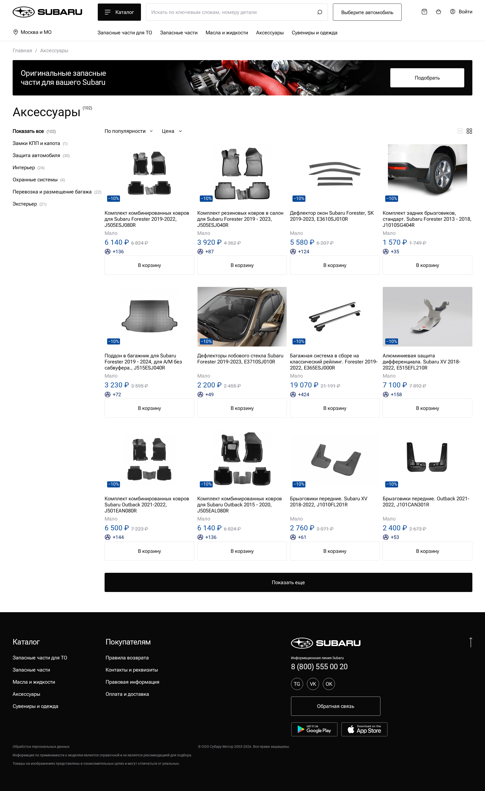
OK (329, 684)
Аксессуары (270, 33)
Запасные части (179, 33)
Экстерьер (29, 204)
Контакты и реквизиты (132, 670)
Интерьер (28, 167)
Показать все (34, 131)
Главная (22, 50)
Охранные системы (39, 180)
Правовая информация (132, 682)
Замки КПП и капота (40, 143)
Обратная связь (335, 706)
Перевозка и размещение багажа (57, 192)
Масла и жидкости (227, 33)
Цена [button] (168, 131)
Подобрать (427, 78)
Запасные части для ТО (125, 33)
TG (297, 684)
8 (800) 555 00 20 (319, 666)
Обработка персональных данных (41, 747)
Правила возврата (127, 658)
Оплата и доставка (127, 694)
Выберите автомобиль (367, 12)
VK (313, 684)
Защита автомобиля (41, 155)
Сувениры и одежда (314, 33)
